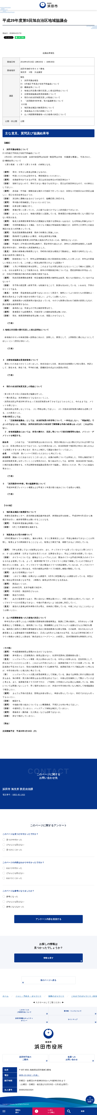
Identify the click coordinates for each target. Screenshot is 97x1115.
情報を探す (49, 958)
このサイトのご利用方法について (24, 1011)
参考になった (12, 896)
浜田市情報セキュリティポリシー (24, 1019)
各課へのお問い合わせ (72, 1058)
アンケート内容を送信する (48, 919)
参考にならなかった (15, 907)
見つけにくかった (14, 850)
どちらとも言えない (15, 845)
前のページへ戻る (48, 980)
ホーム (5, 996)
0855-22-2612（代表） (29, 1075)
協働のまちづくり (56, 996)
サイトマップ (73, 1019)
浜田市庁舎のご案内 (25, 1058)
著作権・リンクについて (73, 1011)
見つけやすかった (14, 840)
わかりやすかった (14, 868)
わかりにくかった (14, 878)
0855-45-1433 (19, 795)
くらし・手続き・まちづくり (28, 996)
